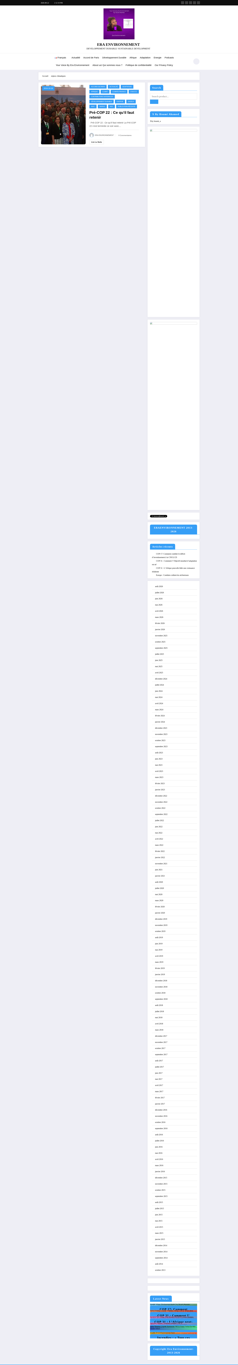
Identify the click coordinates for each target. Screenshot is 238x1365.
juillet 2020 (159, 888)
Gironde (152, 1328)
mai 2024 (158, 697)
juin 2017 (159, 1073)
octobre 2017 (160, 1048)
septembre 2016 (161, 1128)
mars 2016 (159, 1165)
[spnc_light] (196, 61)
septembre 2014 (161, 1258)
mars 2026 (159, 617)
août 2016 (159, 1135)
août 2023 (159, 753)
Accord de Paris (91, 57)
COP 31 (181, 1310)
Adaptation (145, 57)
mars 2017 (159, 1091)
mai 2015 (158, 1221)
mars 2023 (159, 777)
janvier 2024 (160, 722)
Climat (105, 92)
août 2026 (159, 586)
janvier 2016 (160, 1171)
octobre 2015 (160, 1190)
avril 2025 (159, 673)
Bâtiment (160, 1323)
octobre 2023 (160, 740)
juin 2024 (159, 691)
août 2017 (159, 1061)
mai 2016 (158, 1153)
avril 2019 (159, 956)
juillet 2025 (159, 654)
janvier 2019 (160, 974)
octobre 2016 (160, 1122)
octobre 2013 (160, 1270)
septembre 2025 (161, 648)
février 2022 (160, 851)
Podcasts (169, 57)
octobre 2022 (160, 808)
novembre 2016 (161, 1116)
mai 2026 (158, 605)
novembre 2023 (161, 734)
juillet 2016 (159, 1141)
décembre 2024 (161, 679)
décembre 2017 (161, 1036)
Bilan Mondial (169, 1317)
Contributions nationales (102, 96)
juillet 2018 (159, 1011)
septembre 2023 (161, 746)
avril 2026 (159, 611)
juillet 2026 (159, 593)
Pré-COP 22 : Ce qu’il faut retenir (111, 114)
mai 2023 (158, 765)
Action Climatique (155, 1310)
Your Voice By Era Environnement (72, 65)
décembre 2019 (161, 919)
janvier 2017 (160, 1104)
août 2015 (159, 1202)
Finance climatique (187, 1317)
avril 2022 (159, 839)
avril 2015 (159, 1227)
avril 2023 (159, 771)
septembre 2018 (161, 999)
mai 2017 (158, 1079)
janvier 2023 (160, 790)
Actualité (76, 57)
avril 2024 (159, 703)
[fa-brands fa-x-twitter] (186, 2)
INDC (93, 106)
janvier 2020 (160, 913)
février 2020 (160, 907)
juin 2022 (159, 827)
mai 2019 (158, 950)
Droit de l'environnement (163, 1333)
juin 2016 (159, 1147)
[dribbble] (190, 2)
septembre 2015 (161, 1196)
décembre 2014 (161, 1245)
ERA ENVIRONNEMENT (118, 44)
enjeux (131, 101)
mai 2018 (158, 1017)
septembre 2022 (161, 814)
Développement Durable (114, 57)
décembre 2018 (161, 981)
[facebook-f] (182, 2)
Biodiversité (170, 1326)
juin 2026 (159, 599)
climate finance (119, 92)
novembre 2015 (161, 1184)
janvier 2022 (160, 857)
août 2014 (159, 1264)
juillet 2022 (159, 820)
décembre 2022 (161, 796)
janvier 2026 (160, 629)
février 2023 (160, 783)
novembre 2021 (161, 864)
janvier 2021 (160, 876)
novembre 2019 (161, 925)
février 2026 (160, 623)
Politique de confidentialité (138, 65)
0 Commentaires (125, 135)
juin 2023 (159, 759)
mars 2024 (159, 710)
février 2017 (160, 1098)
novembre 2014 (161, 1252)
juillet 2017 (159, 1067)
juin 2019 (159, 944)
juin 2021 (159, 870)
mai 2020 (158, 894)
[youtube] (198, 2)
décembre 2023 (161, 728)
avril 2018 (159, 1024)
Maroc (102, 106)
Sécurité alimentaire (184, 1304)
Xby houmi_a (155, 121)
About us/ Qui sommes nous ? (107, 65)
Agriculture (153, 1323)
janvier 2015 (160, 1239)
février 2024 (160, 716)
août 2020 (159, 882)
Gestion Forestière (190, 1326)
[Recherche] (188, 62)
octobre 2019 (160, 931)
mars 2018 (159, 1030)
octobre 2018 (160, 993)
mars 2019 (159, 962)
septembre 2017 (161, 1054)
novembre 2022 (161, 802)
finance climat (189, 1310)
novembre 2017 (161, 1042)
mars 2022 (159, 845)
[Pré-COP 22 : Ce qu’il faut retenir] (63, 114)
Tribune (157, 1328)
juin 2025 (159, 660)
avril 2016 (159, 1159)
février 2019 (160, 968)
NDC (111, 106)
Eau (177, 1304)
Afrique (133, 57)
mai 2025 (158, 666)
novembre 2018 (161, 987)
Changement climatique (170, 1323)
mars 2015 (159, 1233)
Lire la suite (96, 142)
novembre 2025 (161, 636)
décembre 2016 (161, 1110)
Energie (157, 57)
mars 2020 (159, 900)
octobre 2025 (160, 642)
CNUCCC (133, 92)
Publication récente (126, 106)
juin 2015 (159, 1215)
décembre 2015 (161, 1178)
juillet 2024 (159, 685)
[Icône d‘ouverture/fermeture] (40, 62)
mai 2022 (158, 833)
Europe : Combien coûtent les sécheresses (172, 575)
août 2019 (159, 937)
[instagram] (194, 2)
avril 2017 (159, 1085)
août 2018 (159, 1005)
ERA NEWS (178, 1317)
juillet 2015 (159, 1208)
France (182, 1326)
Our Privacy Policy (164, 65)
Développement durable (168, 1304)
